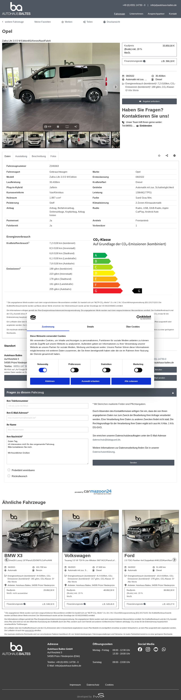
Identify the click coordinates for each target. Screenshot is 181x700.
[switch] (75, 370)
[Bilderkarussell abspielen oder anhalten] (58, 126)
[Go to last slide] (6, 560)
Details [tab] (90, 327)
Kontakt (173, 14)
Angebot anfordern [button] (151, 101)
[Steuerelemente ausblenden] (75, 126)
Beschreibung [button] (39, 156)
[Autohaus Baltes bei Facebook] (140, 649)
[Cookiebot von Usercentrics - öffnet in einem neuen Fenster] (138, 317)
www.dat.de (29, 631)
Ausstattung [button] (21, 156)
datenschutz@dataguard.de (106, 440)
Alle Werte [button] (133, 90)
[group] (90, 559)
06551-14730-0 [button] (158, 359)
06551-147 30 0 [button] (21, 366)
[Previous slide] (6, 87)
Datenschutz (93, 685)
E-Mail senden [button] (158, 378)
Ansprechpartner (156, 14)
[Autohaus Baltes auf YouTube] (156, 649)
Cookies (109, 685)
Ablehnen (50, 381)
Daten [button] (8, 156)
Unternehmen (136, 14)
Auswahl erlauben (90, 381)
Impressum (75, 685)
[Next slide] (115, 87)
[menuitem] (119, 14)
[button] (67, 22)
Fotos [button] (53, 156)
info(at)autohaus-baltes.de (163, 5)
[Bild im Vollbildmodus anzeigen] (67, 126)
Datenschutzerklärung (104, 452)
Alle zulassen (131, 381)
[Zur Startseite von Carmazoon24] (90, 492)
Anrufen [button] (158, 369)
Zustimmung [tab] (48, 327)
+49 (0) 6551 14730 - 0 (134, 5)
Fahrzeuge (119, 14)
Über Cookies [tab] (133, 327)
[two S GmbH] (90, 695)
